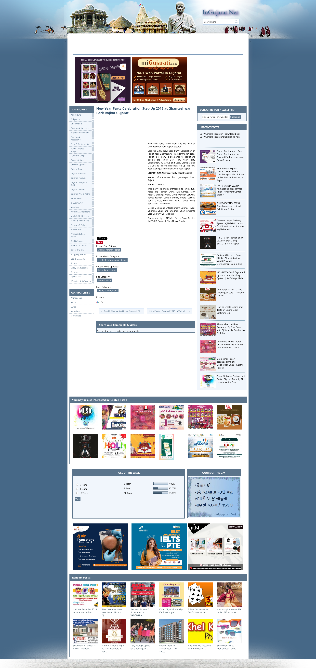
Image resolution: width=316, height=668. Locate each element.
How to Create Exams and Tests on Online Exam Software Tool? (230, 309)
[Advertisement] (135, 44)
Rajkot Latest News (106, 270)
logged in (114, 330)
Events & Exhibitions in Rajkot (112, 259)
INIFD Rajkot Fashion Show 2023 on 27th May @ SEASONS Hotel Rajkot (230, 240)
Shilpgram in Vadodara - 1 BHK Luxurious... (85, 647)
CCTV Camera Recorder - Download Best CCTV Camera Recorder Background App (220, 135)
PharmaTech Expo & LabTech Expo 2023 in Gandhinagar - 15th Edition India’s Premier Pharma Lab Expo (230, 174)
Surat (73, 307)
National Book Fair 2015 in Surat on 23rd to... (85, 611)
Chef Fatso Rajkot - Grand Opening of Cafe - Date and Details (230, 292)
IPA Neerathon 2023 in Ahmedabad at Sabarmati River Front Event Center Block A (229, 190)
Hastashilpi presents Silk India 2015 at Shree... (229, 611)
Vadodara (75, 311)
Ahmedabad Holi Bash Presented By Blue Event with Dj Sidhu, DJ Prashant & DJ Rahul (231, 329)
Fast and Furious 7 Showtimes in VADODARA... (140, 612)
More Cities (76, 315)
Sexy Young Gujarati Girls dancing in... (140, 647)
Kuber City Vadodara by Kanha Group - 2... (171, 611)
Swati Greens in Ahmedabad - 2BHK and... (169, 648)
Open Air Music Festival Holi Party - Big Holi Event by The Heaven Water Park (231, 379)
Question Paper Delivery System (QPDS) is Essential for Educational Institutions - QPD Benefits (230, 225)
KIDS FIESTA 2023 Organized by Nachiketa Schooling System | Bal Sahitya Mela (231, 275)
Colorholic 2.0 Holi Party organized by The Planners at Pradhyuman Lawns (230, 344)
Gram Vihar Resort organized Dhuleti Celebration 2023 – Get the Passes (230, 363)
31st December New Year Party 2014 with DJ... (112, 612)
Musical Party (104, 280)
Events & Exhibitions (107, 290)
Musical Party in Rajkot (108, 249)
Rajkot (74, 302)
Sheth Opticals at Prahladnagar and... (226, 647)
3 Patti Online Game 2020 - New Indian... (198, 611)
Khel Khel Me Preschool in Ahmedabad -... (199, 647)
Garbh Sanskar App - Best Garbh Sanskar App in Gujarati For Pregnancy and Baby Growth (230, 156)
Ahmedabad (76, 298)
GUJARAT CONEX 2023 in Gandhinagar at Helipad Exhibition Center (229, 206)
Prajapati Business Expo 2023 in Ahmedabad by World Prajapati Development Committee (229, 259)
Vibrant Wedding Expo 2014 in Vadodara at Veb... (113, 648)
